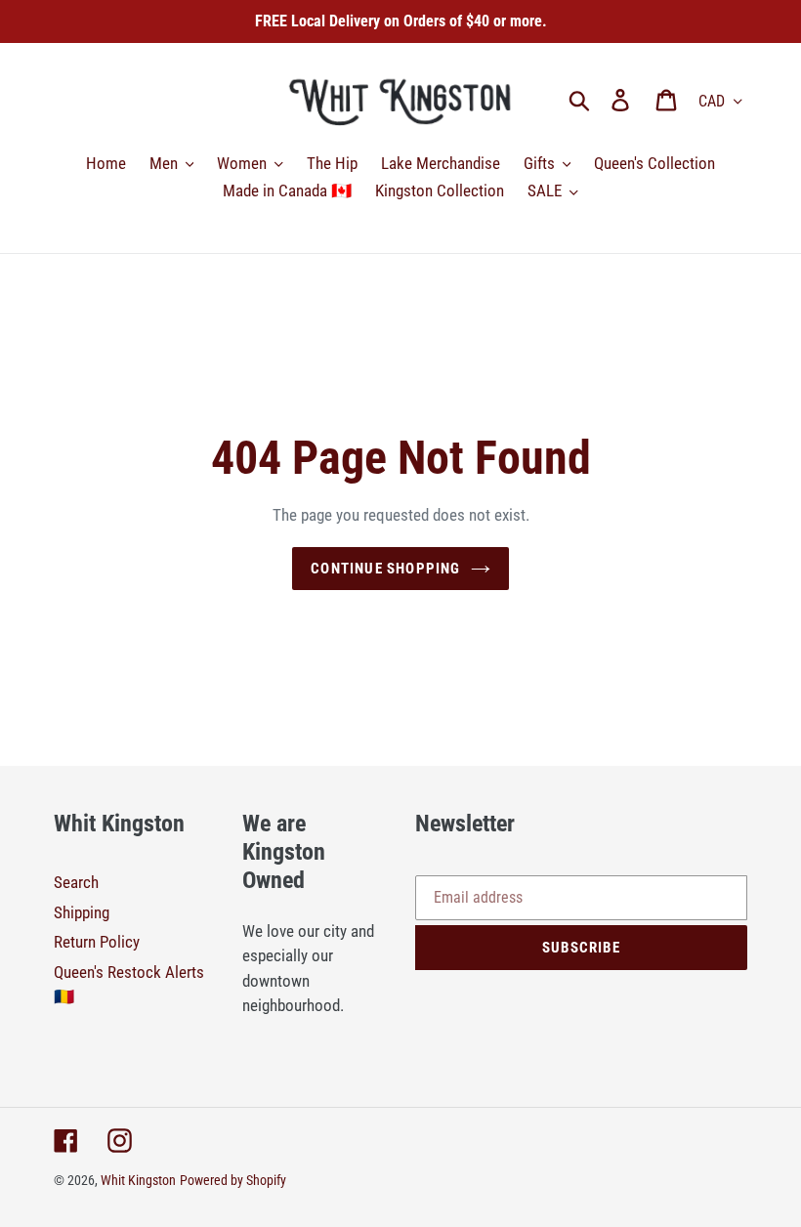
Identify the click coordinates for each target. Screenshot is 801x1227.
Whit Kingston (138, 1180)
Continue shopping (385, 568)
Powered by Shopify (233, 1180)
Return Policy (97, 942)
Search (76, 882)
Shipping (81, 912)
